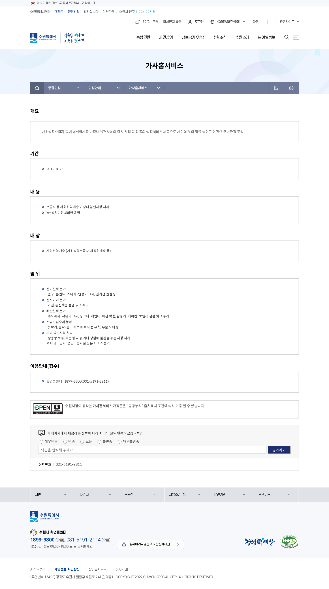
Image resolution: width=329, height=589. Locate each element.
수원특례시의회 (40, 12)
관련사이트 (287, 22)
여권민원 (108, 12)
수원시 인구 (137, 12)
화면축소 (269, 22)
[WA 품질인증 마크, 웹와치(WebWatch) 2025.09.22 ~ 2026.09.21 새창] (289, 542)
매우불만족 (131, 441)
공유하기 (276, 88)
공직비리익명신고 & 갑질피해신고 (151, 544)
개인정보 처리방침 (66, 569)
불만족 (107, 441)
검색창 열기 (286, 37)
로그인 (199, 22)
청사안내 (121, 569)
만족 (71, 441)
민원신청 (73, 12)
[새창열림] (48, 409)
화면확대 (264, 22)
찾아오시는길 (97, 569)
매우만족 (51, 441)
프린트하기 (291, 88)
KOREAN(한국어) (228, 22)
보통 (88, 441)
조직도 (59, 12)
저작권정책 (37, 569)
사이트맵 (296, 37)
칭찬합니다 (91, 12)
